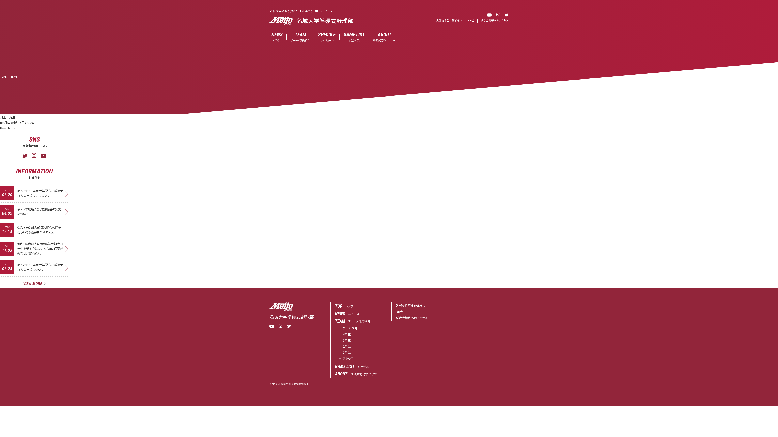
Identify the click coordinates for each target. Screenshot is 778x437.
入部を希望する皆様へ (449, 20)
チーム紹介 (350, 328)
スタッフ (348, 358)
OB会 (471, 20)
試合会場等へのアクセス (495, 20)
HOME (3, 76)
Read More (7, 128)
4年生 (347, 334)
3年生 (347, 340)
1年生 (347, 352)
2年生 (347, 346)
